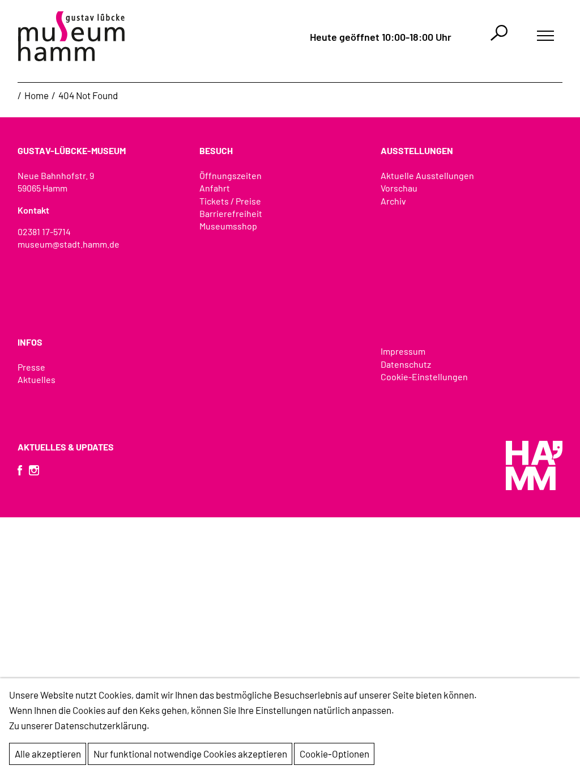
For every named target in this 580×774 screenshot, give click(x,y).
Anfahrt (214, 187)
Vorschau (399, 187)
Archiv (393, 200)
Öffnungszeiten (230, 175)
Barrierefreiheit (230, 213)
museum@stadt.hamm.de (69, 244)
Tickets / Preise (230, 200)
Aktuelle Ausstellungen (427, 175)
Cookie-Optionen (334, 753)
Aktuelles (37, 379)
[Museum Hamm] (71, 36)
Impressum (403, 351)
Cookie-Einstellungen (424, 376)
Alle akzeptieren (48, 753)
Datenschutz (406, 364)
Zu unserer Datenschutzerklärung (78, 725)
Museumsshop (228, 225)
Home (36, 95)
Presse (31, 367)
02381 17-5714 (44, 231)
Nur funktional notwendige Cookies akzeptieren (190, 753)
